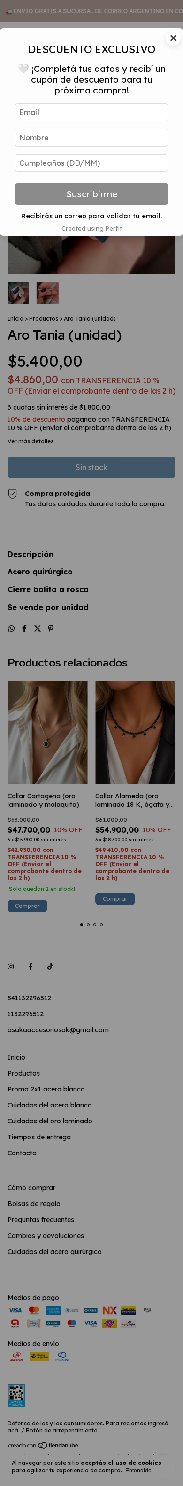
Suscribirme (91, 194)
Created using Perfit (91, 228)
